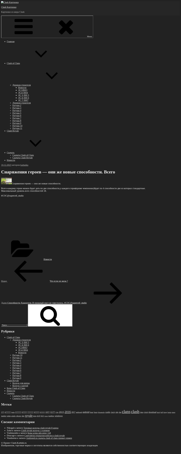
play (23, 416)
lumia (169, 412)
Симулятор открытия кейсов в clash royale (44, 435)
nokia (9, 416)
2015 (61, 412)
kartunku (24, 165)
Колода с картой (20, 385)
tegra (34, 416)
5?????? (18, 412)
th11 (42, 416)
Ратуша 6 (16, 115)
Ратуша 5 (16, 113)
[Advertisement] (86, 219)
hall (161, 412)
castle (107, 412)
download (152, 412)
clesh (146, 412)
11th (56, 412)
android (86, 412)
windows (59, 416)
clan (120, 412)
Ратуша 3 (16, 108)
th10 (38, 416)
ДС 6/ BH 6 (23, 98)
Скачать (10, 152)
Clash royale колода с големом (35, 430)
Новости (22, 87)
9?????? (42, 412)
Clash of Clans (13, 63)
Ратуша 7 (16, 118)
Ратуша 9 (16, 123)
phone (18, 416)
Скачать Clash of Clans (23, 155)
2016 (68, 412)
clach (113, 412)
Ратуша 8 (16, 120)
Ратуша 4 (16, 110)
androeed (79, 412)
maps (173, 412)
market (3, 416)
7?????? (30, 412)
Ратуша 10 (17, 126)
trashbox (51, 416)
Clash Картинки (8, 7)
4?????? (8, 412)
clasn (141, 412)
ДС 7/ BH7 (23, 100)
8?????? (36, 412)
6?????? (24, 412)
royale (29, 415)
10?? (47, 412)
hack (158, 412)
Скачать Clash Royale (22, 157)
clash (135, 411)
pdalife (13, 416)
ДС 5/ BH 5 (23, 95)
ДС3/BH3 (22, 90)
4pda (13, 412)
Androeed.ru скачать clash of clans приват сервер (49, 438)
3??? (2, 412)
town (46, 416)
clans (126, 411)
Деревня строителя (21, 85)
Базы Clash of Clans (16, 388)
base (91, 412)
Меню (89, 36)
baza (95, 412)
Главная (10, 41)
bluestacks (101, 412)
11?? (52, 412)
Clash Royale (13, 131)
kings (165, 412)
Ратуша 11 (17, 128)
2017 (73, 412)
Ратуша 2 (16, 105)
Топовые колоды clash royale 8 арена (40, 428)
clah (116, 412)
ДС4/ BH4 (23, 92)
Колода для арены (21, 383)
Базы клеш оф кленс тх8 (39, 433)
